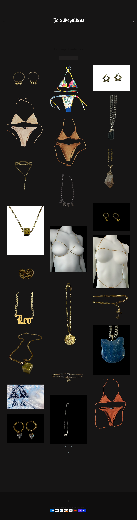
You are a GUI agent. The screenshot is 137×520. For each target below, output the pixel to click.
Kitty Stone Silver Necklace (112, 349)
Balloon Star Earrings (112, 77)
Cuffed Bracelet (25, 176)
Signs (68, 418)
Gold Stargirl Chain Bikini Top (68, 248)
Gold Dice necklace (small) (25, 230)
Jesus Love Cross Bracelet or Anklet (112, 306)
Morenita (111, 403)
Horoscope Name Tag (25, 308)
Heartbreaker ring (25, 273)
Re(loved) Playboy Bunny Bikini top (25, 396)
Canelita (68, 143)
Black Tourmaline (111, 119)
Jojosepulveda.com (60, 507)
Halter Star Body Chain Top (111, 261)
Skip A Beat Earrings (25, 427)
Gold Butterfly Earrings (111, 216)
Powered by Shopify (79, 507)
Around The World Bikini (68, 89)
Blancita (25, 122)
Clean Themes (72, 507)
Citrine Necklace (111, 173)
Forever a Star (68, 196)
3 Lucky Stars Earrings (25, 79)
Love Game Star (25, 354)
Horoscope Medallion (68, 316)
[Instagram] (68, 501)
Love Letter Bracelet (68, 375)
